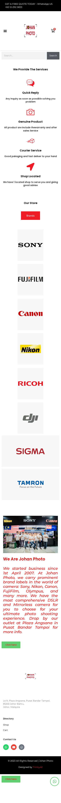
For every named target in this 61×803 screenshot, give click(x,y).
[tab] (30, 215)
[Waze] (21, 747)
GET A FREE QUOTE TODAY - (21, 4)
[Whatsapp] (6, 747)
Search (53, 55)
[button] (5, 30)
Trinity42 (38, 767)
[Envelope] (14, 747)
